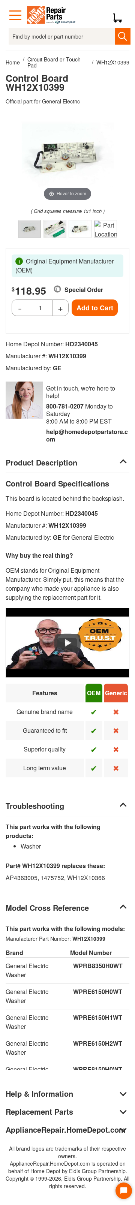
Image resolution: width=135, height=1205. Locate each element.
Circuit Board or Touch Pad (54, 62)
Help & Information (39, 1093)
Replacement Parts (39, 1111)
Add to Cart (94, 308)
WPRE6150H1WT (97, 1017)
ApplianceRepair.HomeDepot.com (66, 1129)
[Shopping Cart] (120, 15)
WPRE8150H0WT (97, 1069)
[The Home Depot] (51, 15)
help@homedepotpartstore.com (87, 435)
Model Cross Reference (47, 907)
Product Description (41, 462)
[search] (122, 36)
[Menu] (15, 15)
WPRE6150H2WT (97, 1043)
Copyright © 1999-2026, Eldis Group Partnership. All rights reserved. (67, 1182)
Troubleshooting (35, 805)
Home (13, 62)
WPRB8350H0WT (98, 965)
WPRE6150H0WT (97, 991)
